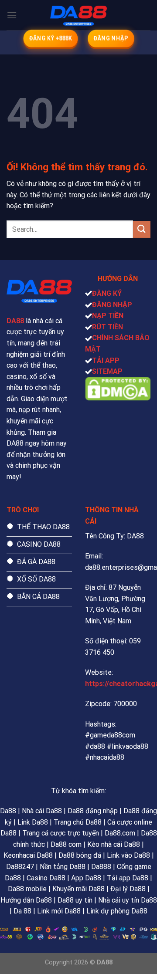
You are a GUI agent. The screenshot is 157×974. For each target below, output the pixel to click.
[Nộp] (141, 229)
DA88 (15, 321)
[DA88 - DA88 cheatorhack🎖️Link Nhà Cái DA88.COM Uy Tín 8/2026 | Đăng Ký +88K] (78, 15)
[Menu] (12, 15)
